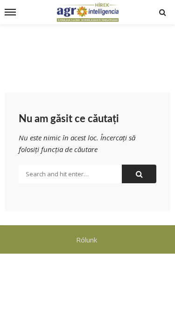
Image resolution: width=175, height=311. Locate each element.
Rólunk (87, 239)
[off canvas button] (10, 12)
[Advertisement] (87, 52)
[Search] (162, 12)
